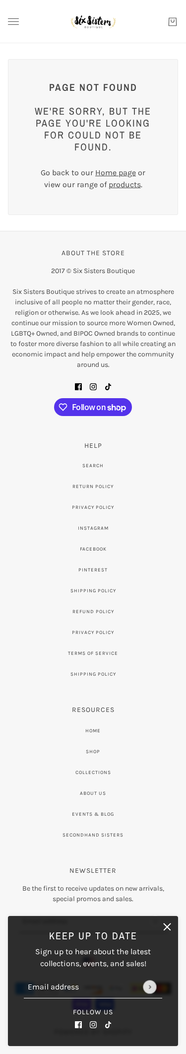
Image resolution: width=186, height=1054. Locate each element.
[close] (167, 927)
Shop (93, 752)
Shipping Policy (93, 591)
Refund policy (93, 612)
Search (93, 466)
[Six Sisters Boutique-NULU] (93, 21)
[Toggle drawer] (13, 21)
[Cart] (172, 21)
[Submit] (149, 986)
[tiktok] (108, 1024)
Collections (93, 772)
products (125, 184)
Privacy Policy (93, 507)
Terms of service (93, 653)
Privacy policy (93, 632)
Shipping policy (93, 674)
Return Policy (93, 487)
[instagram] (93, 1024)
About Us (93, 793)
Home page (115, 172)
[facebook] (78, 1024)
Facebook (93, 549)
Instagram (93, 528)
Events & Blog (93, 814)
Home (93, 731)
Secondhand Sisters (93, 835)
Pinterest (93, 570)
